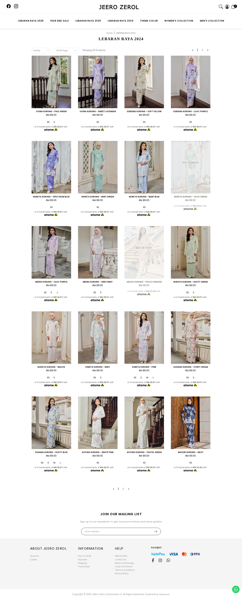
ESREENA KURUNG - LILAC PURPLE (190, 111)
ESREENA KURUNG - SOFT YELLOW (144, 111)
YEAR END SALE (59, 20)
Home (109, 33)
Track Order (84, 566)
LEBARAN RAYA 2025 (88, 20)
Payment (82, 559)
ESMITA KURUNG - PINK (144, 367)
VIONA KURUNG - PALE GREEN (51, 111)
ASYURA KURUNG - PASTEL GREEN (144, 452)
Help (119, 548)
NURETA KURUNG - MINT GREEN (97, 196)
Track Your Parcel (123, 566)
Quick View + (51, 104)
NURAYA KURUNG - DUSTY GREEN (190, 281)
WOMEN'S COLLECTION (178, 20)
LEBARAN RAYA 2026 (31, 20)
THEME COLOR (149, 20)
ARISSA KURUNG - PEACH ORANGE (144, 281)
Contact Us (120, 559)
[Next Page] (207, 50)
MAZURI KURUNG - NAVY (190, 452)
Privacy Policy (121, 573)
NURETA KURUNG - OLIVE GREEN (190, 196)
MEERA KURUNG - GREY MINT (98, 281)
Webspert (164, 594)
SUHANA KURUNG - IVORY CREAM (190, 367)
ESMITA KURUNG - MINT (97, 367)
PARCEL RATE (121, 556)
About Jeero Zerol (48, 548)
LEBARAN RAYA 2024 (121, 20)
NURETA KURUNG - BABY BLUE (144, 196)
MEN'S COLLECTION (212, 20)
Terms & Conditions (125, 570)
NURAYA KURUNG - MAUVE (51, 367)
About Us (34, 556)
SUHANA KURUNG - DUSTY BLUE (51, 452)
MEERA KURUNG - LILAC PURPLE (51, 281)
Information (90, 548)
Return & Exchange (124, 563)
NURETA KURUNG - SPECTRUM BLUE (51, 196)
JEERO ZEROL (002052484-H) (107, 594)
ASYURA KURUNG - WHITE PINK (98, 452)
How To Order (84, 556)
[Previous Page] (192, 50)
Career (33, 559)
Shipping (82, 563)
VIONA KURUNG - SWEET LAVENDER (98, 111)
